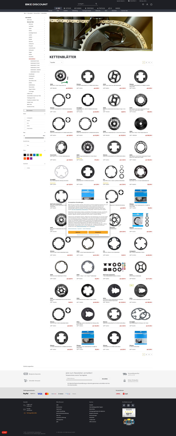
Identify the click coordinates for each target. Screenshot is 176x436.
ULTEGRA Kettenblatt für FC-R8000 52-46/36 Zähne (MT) (140, 85)
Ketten (30, 82)
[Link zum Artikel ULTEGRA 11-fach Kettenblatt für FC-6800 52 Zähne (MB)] (141, 196)
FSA (28, 123)
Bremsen (31, 24)
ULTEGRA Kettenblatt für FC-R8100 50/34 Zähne (61, 108)
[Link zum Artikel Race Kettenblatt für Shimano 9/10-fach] (61, 172)
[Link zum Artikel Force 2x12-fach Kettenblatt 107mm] (61, 267)
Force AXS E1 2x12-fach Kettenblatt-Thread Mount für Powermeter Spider (139, 109)
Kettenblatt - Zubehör (36, 69)
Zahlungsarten (59, 419)
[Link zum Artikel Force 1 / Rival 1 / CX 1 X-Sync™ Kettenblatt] (88, 267)
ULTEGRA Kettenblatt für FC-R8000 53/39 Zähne (61, 346)
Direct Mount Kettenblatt (135, 275)
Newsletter (91, 417)
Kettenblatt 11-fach (35, 65)
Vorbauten (31, 50)
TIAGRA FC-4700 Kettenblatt (136, 228)
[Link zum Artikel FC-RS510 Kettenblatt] (141, 338)
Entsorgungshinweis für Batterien (97, 411)
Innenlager (31, 91)
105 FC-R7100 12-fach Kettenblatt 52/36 (59, 252)
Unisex (28, 168)
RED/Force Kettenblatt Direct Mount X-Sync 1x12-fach (114, 109)
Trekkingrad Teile (31, 98)
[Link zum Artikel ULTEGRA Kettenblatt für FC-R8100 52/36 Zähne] (114, 196)
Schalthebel (31, 74)
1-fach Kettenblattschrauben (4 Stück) (111, 275)
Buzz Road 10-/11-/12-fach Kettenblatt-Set (139, 180)
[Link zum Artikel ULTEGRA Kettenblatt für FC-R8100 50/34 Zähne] (61, 100)
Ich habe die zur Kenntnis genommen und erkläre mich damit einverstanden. (89, 384)
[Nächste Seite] (151, 62)
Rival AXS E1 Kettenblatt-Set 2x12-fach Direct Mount (60, 299)
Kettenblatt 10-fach (35, 63)
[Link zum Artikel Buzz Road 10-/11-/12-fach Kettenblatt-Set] (141, 172)
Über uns (58, 415)
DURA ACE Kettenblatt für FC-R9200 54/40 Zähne (61, 132)
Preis (24, 132)
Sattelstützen (32, 85)
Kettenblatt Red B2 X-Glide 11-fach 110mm (86, 299)
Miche (28, 125)
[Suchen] (96, 3)
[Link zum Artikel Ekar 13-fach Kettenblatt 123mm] (141, 243)
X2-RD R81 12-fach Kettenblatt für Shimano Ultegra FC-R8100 (88, 323)
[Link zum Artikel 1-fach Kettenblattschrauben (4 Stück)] (114, 267)
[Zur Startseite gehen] (36, 4)
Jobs (57, 421)
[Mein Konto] (147, 4)
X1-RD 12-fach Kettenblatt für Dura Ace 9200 (140, 299)
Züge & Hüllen (32, 89)
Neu (28, 145)
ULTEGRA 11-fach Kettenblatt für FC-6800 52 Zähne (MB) (140, 205)
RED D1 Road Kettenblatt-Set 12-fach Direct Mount (87, 156)
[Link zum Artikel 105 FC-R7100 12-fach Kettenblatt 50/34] (61, 314)
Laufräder (31, 26)
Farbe (24, 150)
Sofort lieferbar (30, 110)
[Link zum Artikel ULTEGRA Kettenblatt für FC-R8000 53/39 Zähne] (61, 338)
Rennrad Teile (30, 22)
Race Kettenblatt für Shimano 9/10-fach (59, 180)
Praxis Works (29, 128)
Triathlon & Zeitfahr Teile (33, 100)
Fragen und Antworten (29, 405)
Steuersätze (31, 87)
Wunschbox (92, 409)
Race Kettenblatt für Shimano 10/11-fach (139, 322)
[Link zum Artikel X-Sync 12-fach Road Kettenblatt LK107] (88, 243)
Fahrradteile (28, 17)
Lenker (30, 35)
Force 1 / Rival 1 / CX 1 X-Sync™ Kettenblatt (86, 275)
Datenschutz (59, 407)
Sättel (30, 28)
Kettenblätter (32, 59)
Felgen (30, 52)
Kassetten (31, 56)
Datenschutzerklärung (80, 383)
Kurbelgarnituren (33, 32)
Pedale (30, 39)
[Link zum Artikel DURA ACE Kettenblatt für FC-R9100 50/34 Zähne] (114, 147)
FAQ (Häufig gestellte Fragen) (96, 407)
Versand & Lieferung (61, 417)
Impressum (59, 409)
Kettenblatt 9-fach (35, 61)
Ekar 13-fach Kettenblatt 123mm (137, 252)
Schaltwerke (31, 76)
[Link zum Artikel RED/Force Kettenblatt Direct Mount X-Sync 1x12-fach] (114, 100)
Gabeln (30, 37)
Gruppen (31, 45)
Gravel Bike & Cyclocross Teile (34, 95)
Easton (28, 120)
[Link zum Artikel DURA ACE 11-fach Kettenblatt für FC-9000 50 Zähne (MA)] (88, 196)
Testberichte (92, 419)
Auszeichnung (26, 141)
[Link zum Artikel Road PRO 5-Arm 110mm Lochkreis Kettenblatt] (114, 172)
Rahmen (31, 41)
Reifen (30, 30)
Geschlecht (25, 163)
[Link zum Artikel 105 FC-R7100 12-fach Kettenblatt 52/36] (61, 243)
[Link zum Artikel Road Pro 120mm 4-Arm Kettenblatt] (114, 243)
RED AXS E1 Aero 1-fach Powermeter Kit (139, 132)
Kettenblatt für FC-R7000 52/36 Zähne (111, 346)
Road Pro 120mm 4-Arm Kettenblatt (111, 252)
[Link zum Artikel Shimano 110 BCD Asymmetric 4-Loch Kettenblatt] (61, 196)
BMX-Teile (29, 104)
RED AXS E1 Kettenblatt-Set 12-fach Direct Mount (114, 132)
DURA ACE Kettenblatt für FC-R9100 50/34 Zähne (114, 155)
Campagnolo (29, 118)
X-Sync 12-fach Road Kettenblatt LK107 (85, 252)
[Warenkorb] (151, 4)
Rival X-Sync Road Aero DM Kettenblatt (112, 85)
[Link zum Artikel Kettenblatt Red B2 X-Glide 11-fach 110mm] (88, 290)
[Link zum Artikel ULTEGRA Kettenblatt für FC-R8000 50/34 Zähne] (88, 76)
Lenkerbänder (32, 48)
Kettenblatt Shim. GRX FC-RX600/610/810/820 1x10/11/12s (87, 109)
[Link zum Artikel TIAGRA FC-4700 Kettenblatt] (141, 220)
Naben (30, 54)
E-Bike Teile (29, 93)
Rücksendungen (93, 415)
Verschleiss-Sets (32, 80)
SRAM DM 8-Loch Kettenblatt (109, 228)
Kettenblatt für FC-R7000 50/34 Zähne (85, 180)
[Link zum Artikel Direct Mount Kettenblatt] (141, 267)
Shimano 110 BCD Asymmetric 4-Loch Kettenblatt (58, 205)
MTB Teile (29, 19)
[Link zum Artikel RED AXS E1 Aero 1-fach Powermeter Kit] (141, 124)
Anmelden (105, 379)
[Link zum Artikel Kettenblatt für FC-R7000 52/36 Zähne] (114, 338)
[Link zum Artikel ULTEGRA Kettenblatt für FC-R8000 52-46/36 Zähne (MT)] (141, 76)
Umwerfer (31, 78)
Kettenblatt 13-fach (35, 71)
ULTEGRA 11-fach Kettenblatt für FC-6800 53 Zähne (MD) (87, 346)
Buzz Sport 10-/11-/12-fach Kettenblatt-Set (60, 155)
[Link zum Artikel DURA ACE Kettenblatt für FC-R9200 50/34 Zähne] (88, 124)
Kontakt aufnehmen (29, 409)
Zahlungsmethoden (29, 390)
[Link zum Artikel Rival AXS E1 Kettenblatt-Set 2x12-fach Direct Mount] (61, 290)
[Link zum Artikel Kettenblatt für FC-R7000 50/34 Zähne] (88, 172)
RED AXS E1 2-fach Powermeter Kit (58, 85)
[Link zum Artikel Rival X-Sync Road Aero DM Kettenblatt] (114, 76)
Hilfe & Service (92, 421)
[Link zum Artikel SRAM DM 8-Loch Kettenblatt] (114, 220)
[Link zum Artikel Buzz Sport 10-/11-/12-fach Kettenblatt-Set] (61, 147)
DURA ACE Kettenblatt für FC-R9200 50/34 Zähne (88, 132)
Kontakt (91, 405)
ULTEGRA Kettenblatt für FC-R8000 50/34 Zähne (87, 85)
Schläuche (31, 43)
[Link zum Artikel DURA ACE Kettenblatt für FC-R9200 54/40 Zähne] (61, 124)
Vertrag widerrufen (32, 413)
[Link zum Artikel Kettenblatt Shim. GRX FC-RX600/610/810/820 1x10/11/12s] (88, 100)
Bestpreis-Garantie (93, 413)
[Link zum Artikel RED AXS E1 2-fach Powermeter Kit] (61, 76)
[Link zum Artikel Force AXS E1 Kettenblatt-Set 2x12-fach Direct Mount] (61, 220)
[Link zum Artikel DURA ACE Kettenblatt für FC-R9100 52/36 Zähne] (114, 314)
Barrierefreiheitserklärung (62, 413)
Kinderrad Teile (30, 106)
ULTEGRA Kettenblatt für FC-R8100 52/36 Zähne (114, 204)
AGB (57, 405)
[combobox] (86, 3)
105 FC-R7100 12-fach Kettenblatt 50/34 (59, 322)
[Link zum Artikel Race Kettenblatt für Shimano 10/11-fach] (141, 314)
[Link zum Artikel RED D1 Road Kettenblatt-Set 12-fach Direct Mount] (88, 147)
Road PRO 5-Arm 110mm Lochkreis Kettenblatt (113, 180)
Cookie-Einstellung (60, 411)
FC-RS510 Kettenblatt (134, 346)
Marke (24, 113)
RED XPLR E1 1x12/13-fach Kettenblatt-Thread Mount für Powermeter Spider (140, 156)
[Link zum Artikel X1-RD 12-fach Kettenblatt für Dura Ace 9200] (141, 290)
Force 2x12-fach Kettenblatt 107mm (58, 275)
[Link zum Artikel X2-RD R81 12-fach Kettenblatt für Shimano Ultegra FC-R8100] (88, 314)
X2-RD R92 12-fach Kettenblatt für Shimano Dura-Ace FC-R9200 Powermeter (113, 299)
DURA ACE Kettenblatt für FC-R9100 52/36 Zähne (114, 322)
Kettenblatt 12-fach (35, 67)
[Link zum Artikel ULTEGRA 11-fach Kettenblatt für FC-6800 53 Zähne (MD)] (88, 338)
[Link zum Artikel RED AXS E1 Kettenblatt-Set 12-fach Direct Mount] (114, 124)
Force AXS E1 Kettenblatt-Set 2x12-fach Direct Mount (60, 228)
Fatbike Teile (30, 102)
